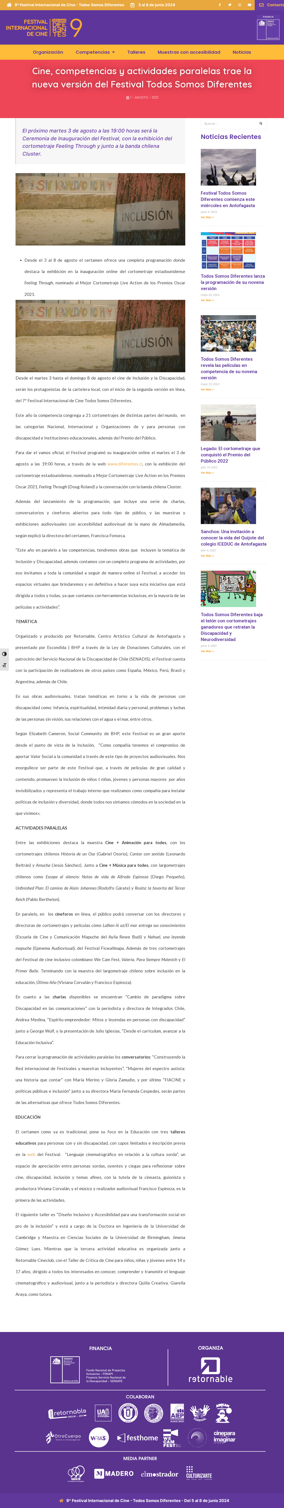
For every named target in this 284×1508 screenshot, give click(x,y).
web (31, 1154)
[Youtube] (250, 5)
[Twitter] (230, 5)
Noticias (242, 52)
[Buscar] (260, 123)
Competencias (93, 52)
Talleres (136, 52)
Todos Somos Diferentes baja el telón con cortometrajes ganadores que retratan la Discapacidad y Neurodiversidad (232, 627)
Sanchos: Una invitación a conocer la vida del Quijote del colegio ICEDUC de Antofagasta (233, 538)
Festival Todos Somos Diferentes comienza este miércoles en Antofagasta (228, 199)
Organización (48, 52)
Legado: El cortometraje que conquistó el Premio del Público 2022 (230, 455)
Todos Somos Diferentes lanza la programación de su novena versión (233, 282)
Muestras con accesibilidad (189, 52)
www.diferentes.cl (124, 463)
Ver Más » (207, 217)
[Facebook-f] (220, 5)
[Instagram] (240, 5)
